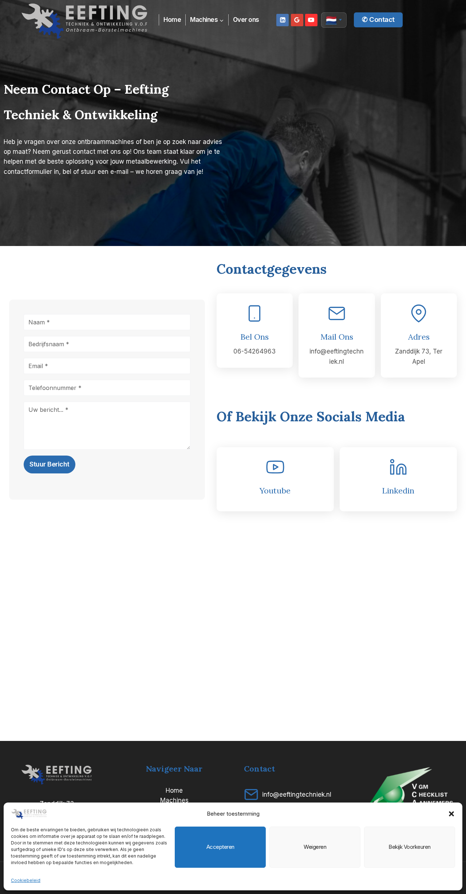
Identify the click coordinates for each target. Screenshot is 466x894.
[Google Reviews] (297, 20)
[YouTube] (311, 20)
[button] (451, 813)
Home (172, 19)
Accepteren (220, 846)
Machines (174, 800)
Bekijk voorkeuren (409, 846)
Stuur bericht (49, 464)
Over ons (246, 19)
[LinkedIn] (282, 20)
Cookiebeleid (25, 880)
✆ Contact (378, 19)
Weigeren (315, 846)
